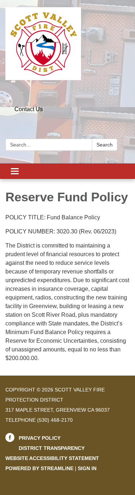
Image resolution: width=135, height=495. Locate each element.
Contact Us (28, 109)
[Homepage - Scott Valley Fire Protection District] (67, 43)
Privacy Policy (39, 438)
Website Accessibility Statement (52, 458)
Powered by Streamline (39, 468)
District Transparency (52, 448)
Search (104, 145)
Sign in (87, 468)
